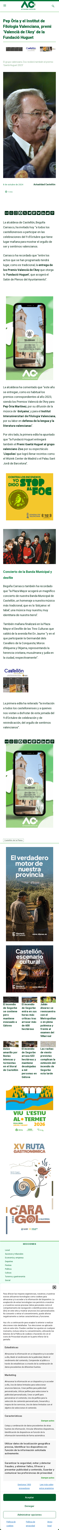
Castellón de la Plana (13, 840)
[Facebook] (20, 213)
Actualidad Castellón (44, 184)
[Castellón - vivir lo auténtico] (29, 50)
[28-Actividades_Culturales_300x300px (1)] (29, 991)
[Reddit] (48, 213)
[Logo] (28, 6)
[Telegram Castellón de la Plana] (29, 382)
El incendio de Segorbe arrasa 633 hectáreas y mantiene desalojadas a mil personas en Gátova (29, 1062)
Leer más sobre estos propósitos (46, 1486)
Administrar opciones (29, 1514)
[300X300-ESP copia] (29, 519)
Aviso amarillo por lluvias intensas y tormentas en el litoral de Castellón (10, 1059)
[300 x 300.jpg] (15, 691)
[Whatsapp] (11, 213)
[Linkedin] (43, 213)
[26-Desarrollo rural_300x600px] (29, 940)
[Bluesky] (39, 213)
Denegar (29, 1506)
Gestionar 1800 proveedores (24, 1486)
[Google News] (7, 213)
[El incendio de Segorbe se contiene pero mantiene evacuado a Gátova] (11, 1000)
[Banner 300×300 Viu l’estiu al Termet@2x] (29, 1109)
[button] (54, 1287)
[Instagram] (16, 213)
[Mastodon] (34, 213)
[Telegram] (29, 213)
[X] (25, 213)
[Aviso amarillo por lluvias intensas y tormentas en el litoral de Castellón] (11, 1044)
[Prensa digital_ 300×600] (29, 1187)
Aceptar (29, 1497)
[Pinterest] (52, 213)
